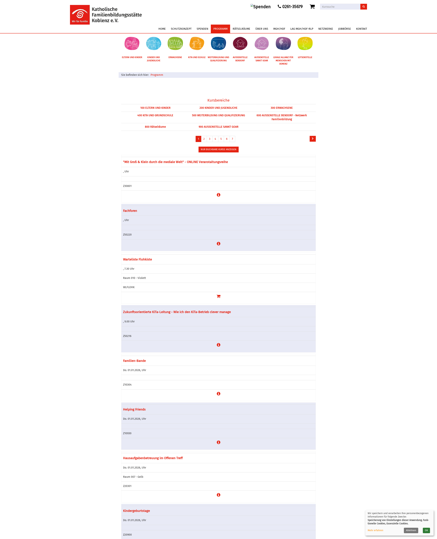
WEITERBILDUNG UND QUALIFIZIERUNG (218, 59)
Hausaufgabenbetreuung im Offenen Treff (153, 458)
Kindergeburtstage (136, 511)
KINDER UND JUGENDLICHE (153, 59)
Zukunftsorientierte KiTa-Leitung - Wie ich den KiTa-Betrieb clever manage (177, 312)
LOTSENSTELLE (305, 57)
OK (426, 530)
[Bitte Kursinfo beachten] (218, 195)
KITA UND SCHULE (197, 57)
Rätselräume (241, 28)
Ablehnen (411, 530)
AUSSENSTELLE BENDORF (240, 59)
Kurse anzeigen (218, 149)
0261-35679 (292, 6)
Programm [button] (220, 28)
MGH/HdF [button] (279, 28)
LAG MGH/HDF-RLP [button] (301, 28)
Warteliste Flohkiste (137, 259)
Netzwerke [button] (325, 28)
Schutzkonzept (181, 28)
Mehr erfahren (375, 530)
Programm (157, 74)
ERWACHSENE (175, 57)
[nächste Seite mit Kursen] (313, 139)
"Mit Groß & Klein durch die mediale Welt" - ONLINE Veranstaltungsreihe (175, 162)
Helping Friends (134, 409)
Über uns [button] (261, 28)
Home (162, 28)
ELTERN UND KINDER (132, 57)
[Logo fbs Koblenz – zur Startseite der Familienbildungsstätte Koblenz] (106, 12)
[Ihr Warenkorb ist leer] (313, 7)
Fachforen (130, 211)
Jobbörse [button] (344, 28)
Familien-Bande (134, 361)
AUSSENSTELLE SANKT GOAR (261, 59)
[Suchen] (363, 7)
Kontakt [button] (361, 28)
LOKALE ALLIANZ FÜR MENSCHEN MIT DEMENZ (283, 60)
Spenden (202, 28)
